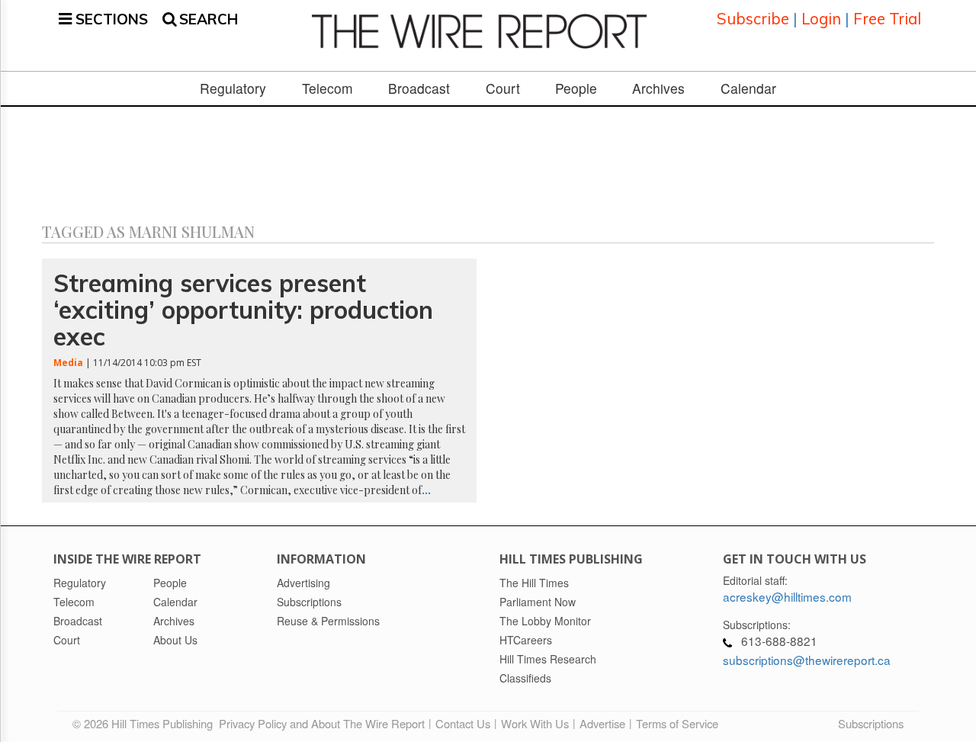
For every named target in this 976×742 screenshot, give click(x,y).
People (576, 88)
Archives (658, 88)
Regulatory (233, 88)
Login (821, 18)
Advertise (602, 723)
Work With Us (535, 723)
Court (503, 88)
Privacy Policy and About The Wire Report (322, 723)
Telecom (327, 88)
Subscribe (753, 18)
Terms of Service (677, 723)
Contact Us (462, 723)
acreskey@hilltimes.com (787, 596)
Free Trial (887, 18)
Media (68, 362)
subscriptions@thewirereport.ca (807, 659)
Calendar (748, 88)
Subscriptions (871, 723)
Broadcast (419, 88)
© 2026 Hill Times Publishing (145, 723)
